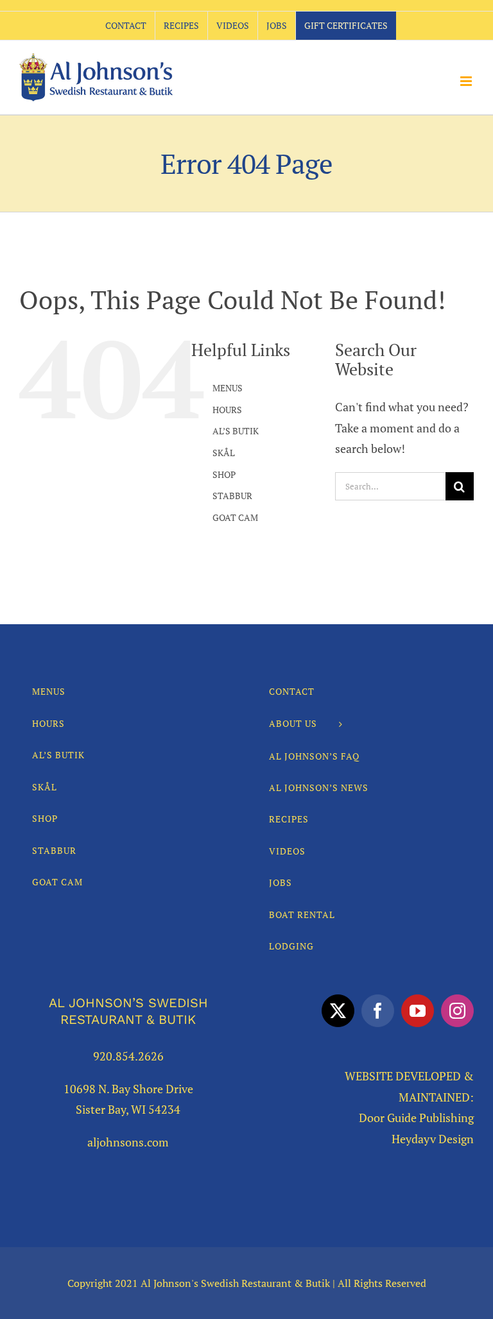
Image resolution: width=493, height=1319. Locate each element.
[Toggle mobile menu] (467, 81)
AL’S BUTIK (235, 431)
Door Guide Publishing (416, 1117)
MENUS (227, 388)
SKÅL (223, 453)
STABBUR (232, 495)
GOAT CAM (235, 517)
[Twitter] (338, 1010)
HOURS (227, 410)
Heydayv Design (433, 1138)
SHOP (224, 474)
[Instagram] (457, 1010)
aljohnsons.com (128, 1142)
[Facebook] (377, 1010)
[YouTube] (417, 1010)
